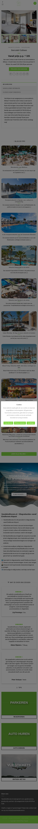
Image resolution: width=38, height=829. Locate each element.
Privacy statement (20, 423)
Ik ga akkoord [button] (8, 423)
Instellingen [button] (31, 423)
